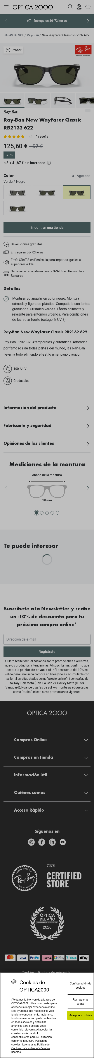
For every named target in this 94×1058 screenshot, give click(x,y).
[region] (47, 1015)
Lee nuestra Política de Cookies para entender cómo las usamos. (30, 1048)
